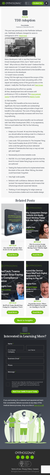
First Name (12, 350)
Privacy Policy (27, 469)
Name (10, 344)
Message (12, 372)
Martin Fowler (35, 97)
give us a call (39, 405)
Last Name (31, 350)
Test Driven (39, 85)
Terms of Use (16, 469)
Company (11, 352)
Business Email (14, 359)
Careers (36, 469)
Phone (10, 365)
